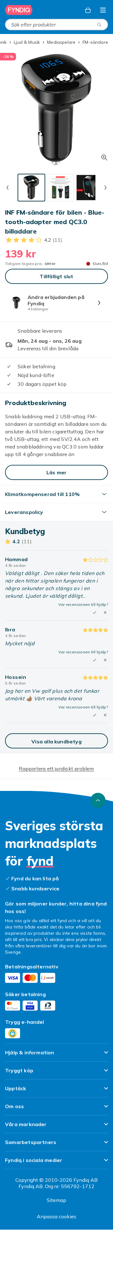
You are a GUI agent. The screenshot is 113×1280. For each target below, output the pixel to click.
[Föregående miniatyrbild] (7, 187)
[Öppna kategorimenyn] (102, 10)
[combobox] (56, 24)
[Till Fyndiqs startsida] (19, 10)
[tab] (31, 187)
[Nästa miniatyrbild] (105, 187)
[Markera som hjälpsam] (94, 612)
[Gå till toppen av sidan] (97, 800)
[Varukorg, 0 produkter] (87, 10)
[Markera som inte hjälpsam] (105, 612)
